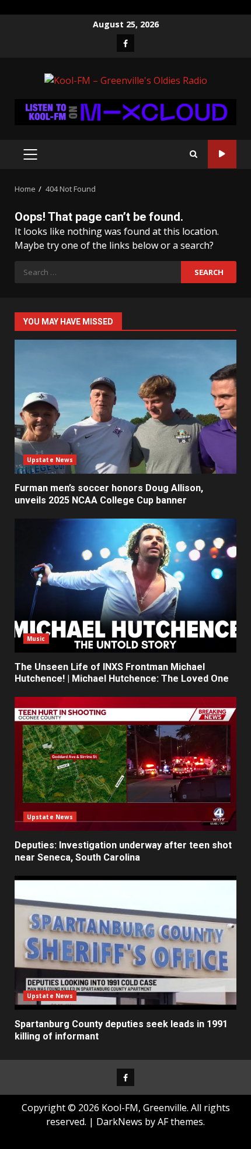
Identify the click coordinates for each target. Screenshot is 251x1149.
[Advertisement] (125, 110)
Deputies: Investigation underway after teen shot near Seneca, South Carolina (125, 764)
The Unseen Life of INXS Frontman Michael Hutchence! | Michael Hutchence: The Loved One (125, 586)
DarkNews (119, 1121)
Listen (222, 154)
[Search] (193, 154)
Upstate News (50, 460)
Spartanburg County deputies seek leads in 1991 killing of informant (125, 943)
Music (36, 639)
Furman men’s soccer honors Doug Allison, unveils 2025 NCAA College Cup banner (125, 407)
